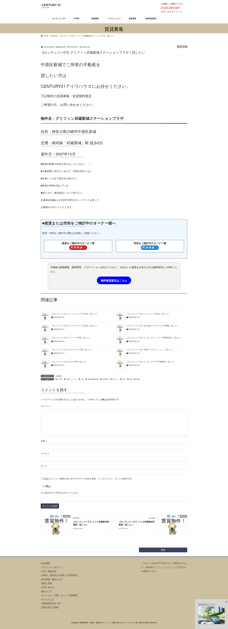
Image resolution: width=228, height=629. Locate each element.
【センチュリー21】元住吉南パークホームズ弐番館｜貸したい (153, 325)
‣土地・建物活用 (48, 571)
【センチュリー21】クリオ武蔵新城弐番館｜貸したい (137, 523)
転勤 (137, 379)
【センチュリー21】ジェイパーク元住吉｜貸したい (148, 313)
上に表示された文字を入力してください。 (61, 492)
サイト (44, 466)
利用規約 (181, 567)
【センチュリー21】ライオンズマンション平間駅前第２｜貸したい (154, 337)
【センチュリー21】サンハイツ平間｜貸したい (70, 337)
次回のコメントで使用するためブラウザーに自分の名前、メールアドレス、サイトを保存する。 (88, 478)
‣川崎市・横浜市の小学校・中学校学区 (59, 575)
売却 (82, 379)
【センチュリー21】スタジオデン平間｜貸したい (71, 349)
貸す (124, 379)
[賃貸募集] (55, 524)
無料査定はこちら (206, 604)
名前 (44, 440)
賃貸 (131, 379)
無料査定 (106, 379)
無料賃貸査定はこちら (114, 280)
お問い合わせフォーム (171, 11)
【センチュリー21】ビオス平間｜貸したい (69, 361)
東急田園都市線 (93, 379)
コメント (46, 405)
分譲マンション (71, 379)
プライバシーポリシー (164, 567)
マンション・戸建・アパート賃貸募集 (59, 595)
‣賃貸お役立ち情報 (49, 607)
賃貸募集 (182, 46)
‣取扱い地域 (46, 583)
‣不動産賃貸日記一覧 (51, 603)
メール (45, 453)
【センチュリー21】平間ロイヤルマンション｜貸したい (150, 349)
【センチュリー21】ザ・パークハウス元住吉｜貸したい (74, 313)
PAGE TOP (220, 607)
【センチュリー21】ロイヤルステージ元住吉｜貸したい (74, 325)
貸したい (116, 379)
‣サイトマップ (47, 599)
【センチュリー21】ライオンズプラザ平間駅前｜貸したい (151, 361)
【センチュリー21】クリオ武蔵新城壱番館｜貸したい (91, 523)
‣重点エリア (46, 591)
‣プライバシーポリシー (52, 567)
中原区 (60, 379)
